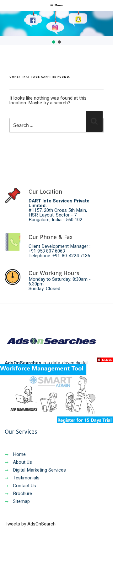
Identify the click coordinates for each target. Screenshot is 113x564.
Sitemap (21, 501)
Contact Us (24, 485)
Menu (59, 5)
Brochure (22, 493)
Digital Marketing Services (39, 470)
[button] (53, 42)
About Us (22, 462)
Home (19, 454)
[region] (56, 28)
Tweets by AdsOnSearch (30, 523)
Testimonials (26, 477)
